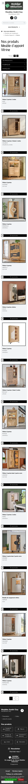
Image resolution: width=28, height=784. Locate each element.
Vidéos (17, 716)
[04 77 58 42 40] (11, 17)
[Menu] (3, 3)
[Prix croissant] (14, 56)
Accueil (8, 771)
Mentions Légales (17, 771)
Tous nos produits (9, 31)
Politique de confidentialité (14, 774)
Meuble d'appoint (9, 35)
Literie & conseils (7, 719)
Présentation (5, 716)
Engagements (14, 764)
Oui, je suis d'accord (10, 779)
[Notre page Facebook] (15, 17)
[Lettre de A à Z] (17, 56)
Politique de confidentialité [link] (20, 781)
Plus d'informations (7, 781)
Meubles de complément (11, 33)
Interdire (21, 779)
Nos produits (13, 27)
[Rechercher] (24, 23)
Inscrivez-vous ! (15, 751)
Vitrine (18, 35)
